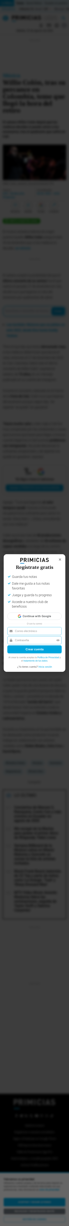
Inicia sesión (45, 666)
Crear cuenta (35, 649)
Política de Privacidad (48, 657)
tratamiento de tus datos (35, 661)
